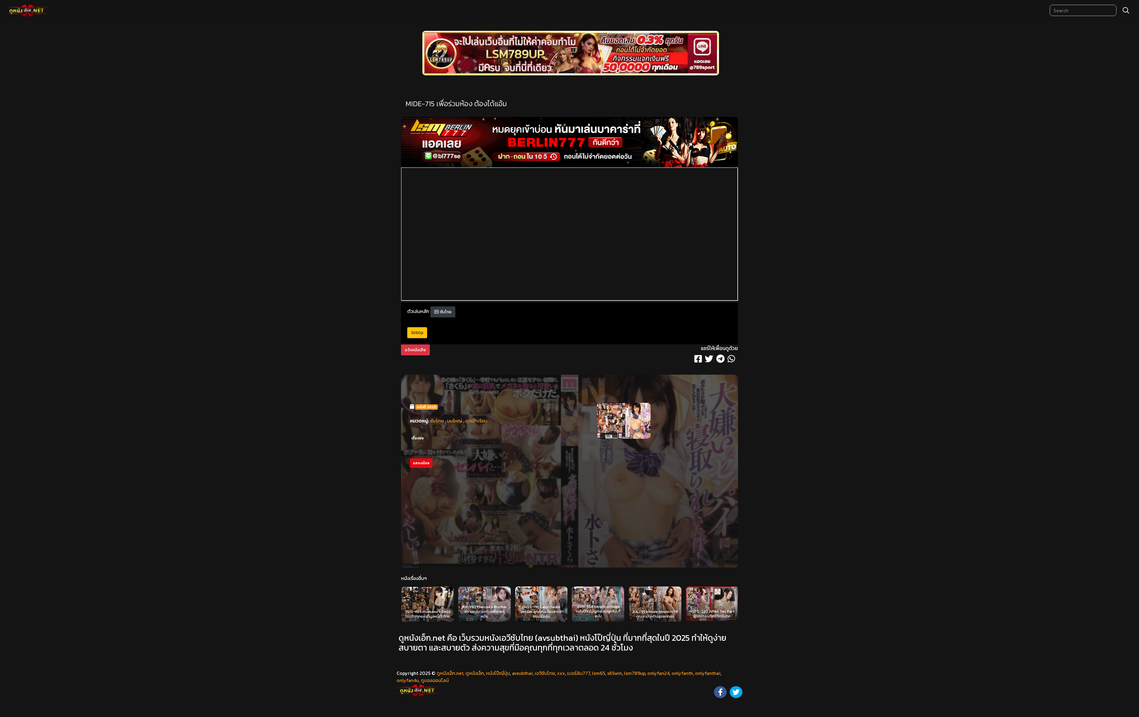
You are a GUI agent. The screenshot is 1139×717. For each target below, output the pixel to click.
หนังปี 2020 (426, 407)
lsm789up (634, 673)
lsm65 (598, 673)
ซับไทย (445, 312)
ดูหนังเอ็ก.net (450, 673)
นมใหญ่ (454, 420)
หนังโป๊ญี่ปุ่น (498, 673)
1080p (417, 333)
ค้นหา (1126, 10)
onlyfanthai (707, 673)
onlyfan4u (408, 680)
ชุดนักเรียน (476, 420)
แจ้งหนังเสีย (415, 350)
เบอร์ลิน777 (578, 673)
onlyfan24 (658, 673)
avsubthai (522, 673)
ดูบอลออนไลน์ (435, 680)
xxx (561, 673)
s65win (614, 673)
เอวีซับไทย (545, 673)
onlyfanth (682, 673)
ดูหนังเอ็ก (474, 673)
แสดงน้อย (421, 463)
